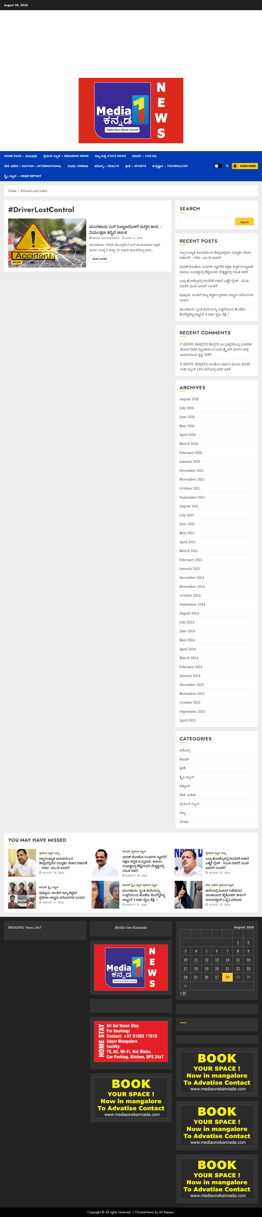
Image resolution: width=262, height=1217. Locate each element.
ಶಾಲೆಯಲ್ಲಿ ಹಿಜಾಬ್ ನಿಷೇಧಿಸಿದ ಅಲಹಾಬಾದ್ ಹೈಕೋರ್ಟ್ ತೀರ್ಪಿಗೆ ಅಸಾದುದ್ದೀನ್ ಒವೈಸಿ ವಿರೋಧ (226, 895)
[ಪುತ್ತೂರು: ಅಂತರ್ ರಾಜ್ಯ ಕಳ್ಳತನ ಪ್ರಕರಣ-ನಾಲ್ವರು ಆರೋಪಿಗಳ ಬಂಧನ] (22, 895)
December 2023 (192, 684)
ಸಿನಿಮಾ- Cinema (78, 166)
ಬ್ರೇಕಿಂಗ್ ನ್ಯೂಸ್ (189, 804)
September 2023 (192, 711)
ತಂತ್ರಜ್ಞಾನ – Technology (170, 166)
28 (227, 977)
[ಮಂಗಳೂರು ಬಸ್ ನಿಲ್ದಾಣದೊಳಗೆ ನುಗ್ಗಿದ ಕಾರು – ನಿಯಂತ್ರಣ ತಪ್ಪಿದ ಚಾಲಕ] (47, 243)
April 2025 (188, 542)
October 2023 (190, 702)
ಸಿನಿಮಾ (184, 821)
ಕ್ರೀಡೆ (182, 768)
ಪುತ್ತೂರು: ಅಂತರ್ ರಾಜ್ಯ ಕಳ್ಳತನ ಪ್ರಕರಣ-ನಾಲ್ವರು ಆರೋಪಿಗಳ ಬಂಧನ (62, 894)
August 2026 (189, 399)
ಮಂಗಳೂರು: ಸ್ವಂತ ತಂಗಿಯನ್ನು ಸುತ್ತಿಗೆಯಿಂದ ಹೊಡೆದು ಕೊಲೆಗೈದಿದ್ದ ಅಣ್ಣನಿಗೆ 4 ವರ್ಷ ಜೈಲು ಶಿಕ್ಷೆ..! (143, 895)
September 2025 (192, 497)
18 (196, 968)
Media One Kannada (106, 238)
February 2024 (191, 667)
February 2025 (191, 560)
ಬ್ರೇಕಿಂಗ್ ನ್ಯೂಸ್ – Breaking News (66, 156)
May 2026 (187, 426)
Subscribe (248, 166)
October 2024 (190, 595)
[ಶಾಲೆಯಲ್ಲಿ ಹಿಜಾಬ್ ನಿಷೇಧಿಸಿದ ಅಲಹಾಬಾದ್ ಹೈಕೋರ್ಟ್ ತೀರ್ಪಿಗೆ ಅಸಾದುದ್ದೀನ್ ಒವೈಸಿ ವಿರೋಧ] (188, 895)
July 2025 (187, 515)
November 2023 (192, 693)
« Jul (183, 993)
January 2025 (190, 568)
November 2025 (192, 479)
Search (190, 208)
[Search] (227, 166)
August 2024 (189, 613)
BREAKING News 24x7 (24, 927)
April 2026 (188, 434)
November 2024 (192, 586)
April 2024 (188, 649)
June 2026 (187, 417)
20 (217, 968)
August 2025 (189, 506)
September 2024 (192, 604)
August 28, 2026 (53, 873)
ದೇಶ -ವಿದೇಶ (187, 795)
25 (196, 977)
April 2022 (188, 720)
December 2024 (192, 577)
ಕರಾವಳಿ (17, 262)
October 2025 (190, 488)
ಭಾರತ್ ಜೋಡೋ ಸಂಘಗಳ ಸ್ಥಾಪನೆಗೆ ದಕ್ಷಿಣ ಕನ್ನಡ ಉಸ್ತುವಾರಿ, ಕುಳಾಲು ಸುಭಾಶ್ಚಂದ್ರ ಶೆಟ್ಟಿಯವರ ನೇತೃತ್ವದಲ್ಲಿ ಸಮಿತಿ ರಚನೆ (144, 864)
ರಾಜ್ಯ (182, 812)
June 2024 (187, 631)
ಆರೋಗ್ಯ (185, 750)
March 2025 (189, 551)
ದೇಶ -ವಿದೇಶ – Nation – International (32, 166)
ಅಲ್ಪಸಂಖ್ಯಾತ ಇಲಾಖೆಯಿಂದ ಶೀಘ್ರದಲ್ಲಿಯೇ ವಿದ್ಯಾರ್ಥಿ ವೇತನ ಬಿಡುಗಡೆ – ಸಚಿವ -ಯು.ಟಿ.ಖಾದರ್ (215, 255)
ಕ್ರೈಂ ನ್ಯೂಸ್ (187, 777)
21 (227, 968)
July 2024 (187, 622)
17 (185, 968)
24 (185, 977)
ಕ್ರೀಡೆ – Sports (135, 166)
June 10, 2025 (134, 238)
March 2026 (189, 443)
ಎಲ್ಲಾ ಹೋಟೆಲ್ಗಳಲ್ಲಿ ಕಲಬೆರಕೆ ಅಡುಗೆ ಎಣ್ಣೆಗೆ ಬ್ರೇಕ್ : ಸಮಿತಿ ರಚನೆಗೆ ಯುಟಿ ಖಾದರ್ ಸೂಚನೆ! (227, 863)
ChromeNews (144, 1212)
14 (227, 959)
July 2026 (187, 408)
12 (206, 959)
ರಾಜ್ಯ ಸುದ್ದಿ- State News (110, 156)
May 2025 (187, 533)
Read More (100, 259)
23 (248, 968)
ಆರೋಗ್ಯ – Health (106, 166)
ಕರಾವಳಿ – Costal (144, 156)
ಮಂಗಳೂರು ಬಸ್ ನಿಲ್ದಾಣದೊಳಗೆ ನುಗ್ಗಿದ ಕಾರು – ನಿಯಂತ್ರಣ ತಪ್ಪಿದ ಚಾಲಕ (125, 229)
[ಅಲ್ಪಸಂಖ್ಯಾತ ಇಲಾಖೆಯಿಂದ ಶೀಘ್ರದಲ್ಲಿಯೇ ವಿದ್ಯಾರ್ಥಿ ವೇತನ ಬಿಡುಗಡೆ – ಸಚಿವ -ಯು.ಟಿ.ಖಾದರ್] (22, 863)
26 (206, 977)
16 (248, 959)
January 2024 (190, 675)
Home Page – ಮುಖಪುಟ (20, 156)
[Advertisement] (131, 45)
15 (238, 959)
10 (185, 959)
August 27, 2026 (219, 873)
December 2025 (192, 470)
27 (217, 977)
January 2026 (190, 461)
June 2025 (187, 524)
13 (217, 959)
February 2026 (191, 452)
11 (196, 959)
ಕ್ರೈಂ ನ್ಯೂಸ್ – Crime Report (23, 176)
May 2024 (187, 640)
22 (238, 968)
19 (206, 968)
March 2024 (189, 658)
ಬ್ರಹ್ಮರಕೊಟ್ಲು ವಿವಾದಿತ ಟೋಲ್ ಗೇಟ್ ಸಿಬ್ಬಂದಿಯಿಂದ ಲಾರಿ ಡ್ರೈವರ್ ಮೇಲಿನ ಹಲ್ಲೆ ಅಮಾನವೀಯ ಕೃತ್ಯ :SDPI (216, 349)
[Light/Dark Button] (219, 166)
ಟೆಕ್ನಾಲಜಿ (185, 786)
